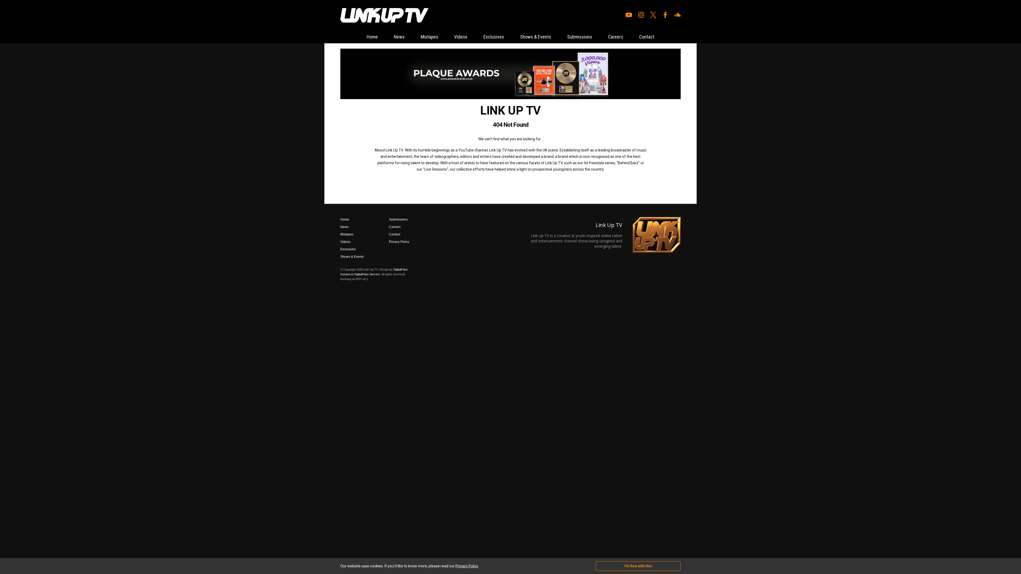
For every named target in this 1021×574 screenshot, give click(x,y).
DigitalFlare (400, 269)
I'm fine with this (638, 566)
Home (372, 37)
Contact (646, 37)
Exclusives (493, 37)
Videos (460, 37)
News (399, 37)
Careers (615, 37)
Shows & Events (535, 37)
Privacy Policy (399, 242)
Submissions (579, 37)
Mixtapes (429, 37)
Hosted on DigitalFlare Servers (360, 274)
